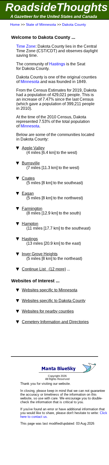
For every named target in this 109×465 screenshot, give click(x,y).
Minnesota (30, 81)
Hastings (57, 64)
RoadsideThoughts (56, 7)
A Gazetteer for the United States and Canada (53, 16)
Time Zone (25, 46)
